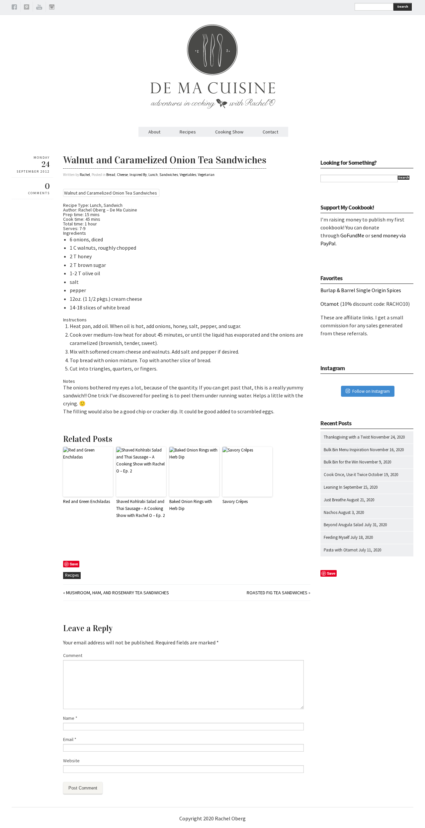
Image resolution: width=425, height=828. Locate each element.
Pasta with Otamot (341, 550)
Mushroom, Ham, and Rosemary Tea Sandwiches (117, 593)
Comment (72, 655)
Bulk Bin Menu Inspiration (346, 450)
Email (69, 739)
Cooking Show (229, 131)
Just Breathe (335, 500)
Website (71, 761)
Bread (110, 174)
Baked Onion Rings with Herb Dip (190, 505)
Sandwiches (168, 174)
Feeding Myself (336, 537)
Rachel (85, 174)
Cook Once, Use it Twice (345, 474)
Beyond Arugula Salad (343, 525)
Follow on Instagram (371, 391)
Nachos (330, 512)
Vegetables (188, 174)
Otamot (329, 303)
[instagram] (51, 8)
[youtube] (39, 8)
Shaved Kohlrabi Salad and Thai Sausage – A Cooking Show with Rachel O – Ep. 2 (140, 508)
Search (402, 6)
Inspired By (138, 174)
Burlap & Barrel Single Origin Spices (360, 290)
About (154, 131)
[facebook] (14, 8)
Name (70, 718)
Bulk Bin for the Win (341, 462)
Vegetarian (206, 174)
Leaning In (333, 487)
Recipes (188, 131)
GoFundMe (352, 235)
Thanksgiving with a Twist (347, 437)
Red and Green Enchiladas (86, 501)
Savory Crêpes (235, 501)
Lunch (153, 174)
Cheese (122, 174)
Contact (270, 131)
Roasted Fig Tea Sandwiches (277, 593)
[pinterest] (26, 8)
